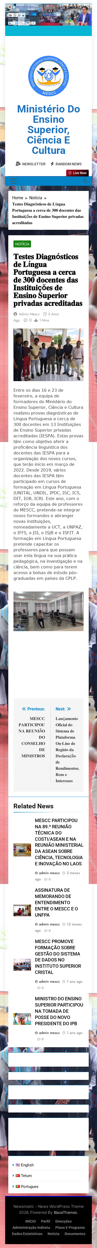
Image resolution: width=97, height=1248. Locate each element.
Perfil (45, 1221)
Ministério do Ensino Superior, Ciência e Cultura (48, 129)
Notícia (22, 244)
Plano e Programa (70, 1227)
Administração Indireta (31, 1227)
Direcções (63, 1221)
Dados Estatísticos (27, 1234)
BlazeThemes (65, 1212)
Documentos (75, 1234)
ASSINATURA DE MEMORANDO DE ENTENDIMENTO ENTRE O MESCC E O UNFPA (56, 903)
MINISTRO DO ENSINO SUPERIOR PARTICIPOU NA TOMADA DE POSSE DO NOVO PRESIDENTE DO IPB (59, 1011)
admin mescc (29, 314)
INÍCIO (30, 1221)
